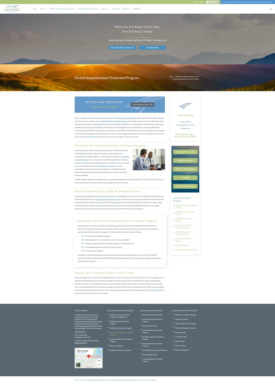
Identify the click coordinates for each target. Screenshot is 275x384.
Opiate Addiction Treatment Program (152, 331)
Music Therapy (180, 346)
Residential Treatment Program (183, 220)
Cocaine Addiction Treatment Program (152, 360)
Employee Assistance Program (186, 250)
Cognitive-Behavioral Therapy (185, 324)
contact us (85, 326)
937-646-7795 (91, 137)
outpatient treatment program (106, 199)
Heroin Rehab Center (149, 355)
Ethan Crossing (85, 380)
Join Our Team (198, 2)
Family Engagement (182, 350)
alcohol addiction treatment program (114, 121)
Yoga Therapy (180, 341)
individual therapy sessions (106, 166)
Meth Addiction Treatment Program (155, 350)
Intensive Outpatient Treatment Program (183, 233)
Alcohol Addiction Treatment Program (152, 320)
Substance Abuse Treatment (152, 315)
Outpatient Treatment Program (183, 240)
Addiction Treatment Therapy (185, 315)
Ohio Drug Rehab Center (120, 380)
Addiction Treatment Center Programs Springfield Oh (120, 316)
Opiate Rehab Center (149, 326)
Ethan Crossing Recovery (127, 118)
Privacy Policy (146, 380)
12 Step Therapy (181, 337)
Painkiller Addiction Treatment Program (153, 338)
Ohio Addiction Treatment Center (101, 380)
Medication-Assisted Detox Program (185, 213)
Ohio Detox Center (135, 380)
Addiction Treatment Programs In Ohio (186, 206)
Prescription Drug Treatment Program (152, 345)
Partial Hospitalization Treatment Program (184, 226)
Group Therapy (180, 332)
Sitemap (153, 380)
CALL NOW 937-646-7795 (142, 105)
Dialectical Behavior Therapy (185, 328)
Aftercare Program (182, 245)
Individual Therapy (181, 319)
